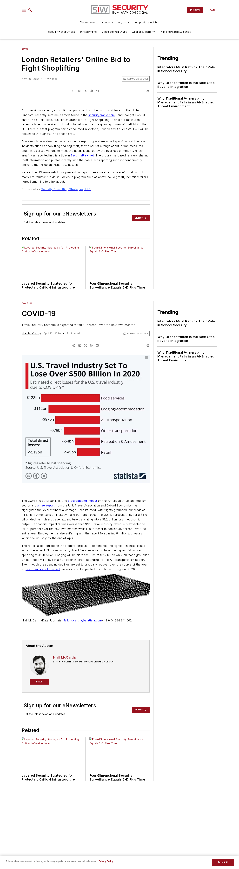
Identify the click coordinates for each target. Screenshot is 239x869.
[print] (148, 91)
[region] (119, 862)
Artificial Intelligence (176, 32)
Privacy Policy (106, 861)
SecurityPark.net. (83, 155)
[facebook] (73, 91)
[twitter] (85, 91)
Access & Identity (144, 32)
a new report (45, 505)
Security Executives (61, 32)
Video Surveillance (114, 32)
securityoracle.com (101, 115)
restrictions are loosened (43, 569)
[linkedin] (79, 91)
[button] (24, 10)
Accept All (223, 862)
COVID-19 (27, 303)
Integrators (88, 32)
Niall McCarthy (31, 333)
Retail (25, 49)
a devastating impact (82, 500)
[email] (97, 91)
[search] (30, 10)
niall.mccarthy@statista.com (82, 620)
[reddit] (91, 91)
